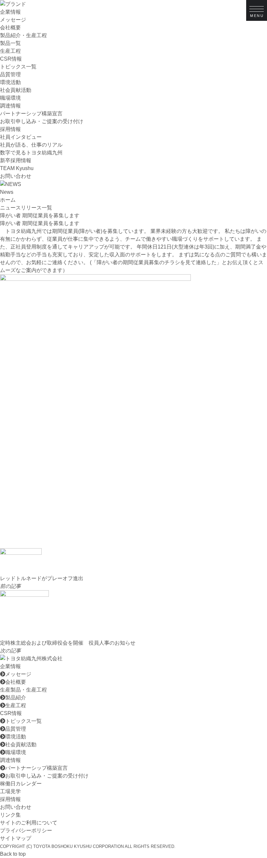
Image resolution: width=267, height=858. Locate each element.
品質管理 (10, 74)
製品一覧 (10, 43)
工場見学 (10, 791)
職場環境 (10, 98)
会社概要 (10, 27)
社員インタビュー (21, 137)
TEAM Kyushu (17, 168)
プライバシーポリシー (26, 830)
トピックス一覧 (18, 66)
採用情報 (10, 129)
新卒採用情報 (15, 160)
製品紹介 (15, 697)
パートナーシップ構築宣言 (31, 113)
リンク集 (10, 815)
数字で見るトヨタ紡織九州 (31, 152)
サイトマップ (15, 838)
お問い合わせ (15, 176)
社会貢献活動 (15, 90)
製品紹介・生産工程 (23, 35)
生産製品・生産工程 (23, 690)
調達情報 (10, 105)
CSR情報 (11, 59)
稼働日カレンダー (21, 783)
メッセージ (13, 19)
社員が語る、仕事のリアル (31, 145)
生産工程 (10, 51)
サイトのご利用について (28, 822)
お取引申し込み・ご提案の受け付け (41, 121)
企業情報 (10, 12)
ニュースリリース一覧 (26, 207)
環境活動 (10, 82)
